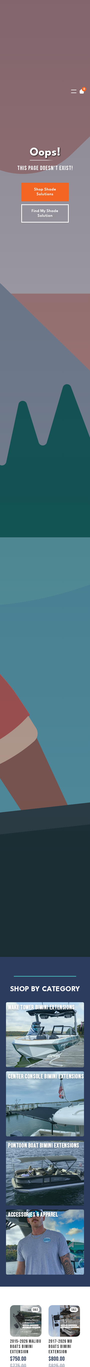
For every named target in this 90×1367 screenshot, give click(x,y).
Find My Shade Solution (45, 213)
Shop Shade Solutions (45, 192)
